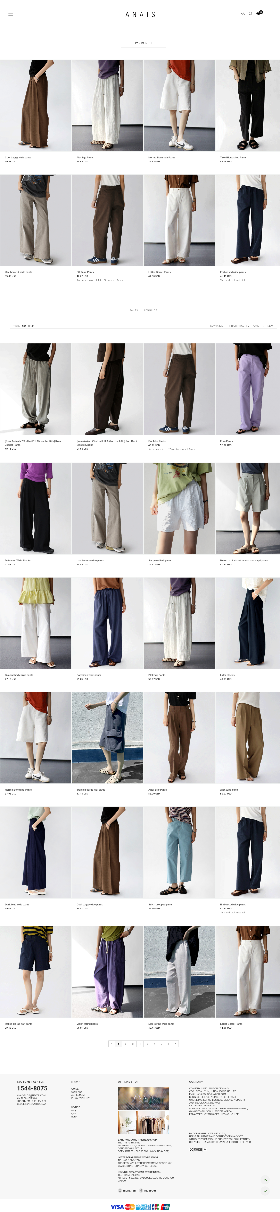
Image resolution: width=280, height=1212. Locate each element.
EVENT (75, 1116)
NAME (256, 326)
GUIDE (75, 1089)
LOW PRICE (216, 326)
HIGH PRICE (237, 326)
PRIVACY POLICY (80, 1098)
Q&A (73, 1113)
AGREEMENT (78, 1095)
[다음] (175, 1043)
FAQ (73, 1110)
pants (134, 310)
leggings (150, 310)
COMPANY (76, 1092)
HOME (75, 1081)
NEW (270, 326)
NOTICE (75, 1107)
